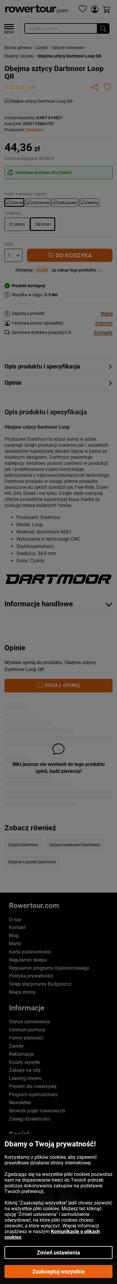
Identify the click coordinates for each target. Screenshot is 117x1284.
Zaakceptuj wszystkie (58, 1271)
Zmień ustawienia (58, 1252)
